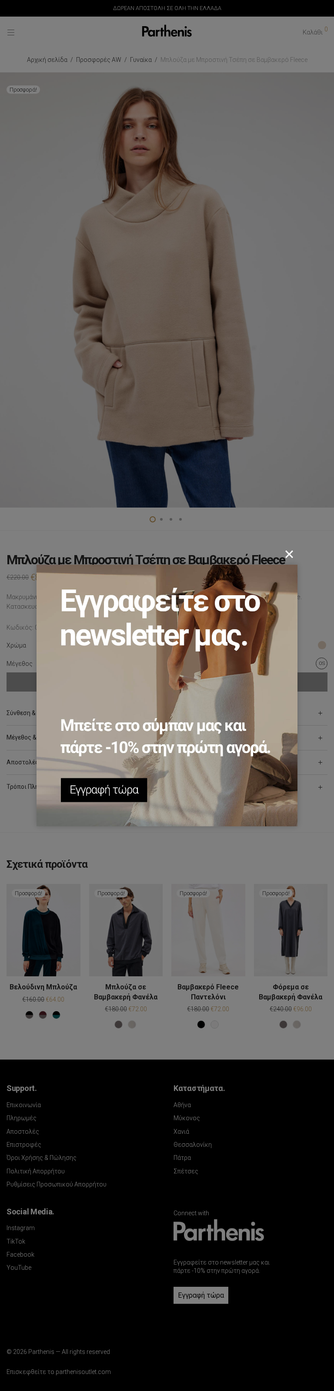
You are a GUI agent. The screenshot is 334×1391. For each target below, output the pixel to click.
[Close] (289, 554)
